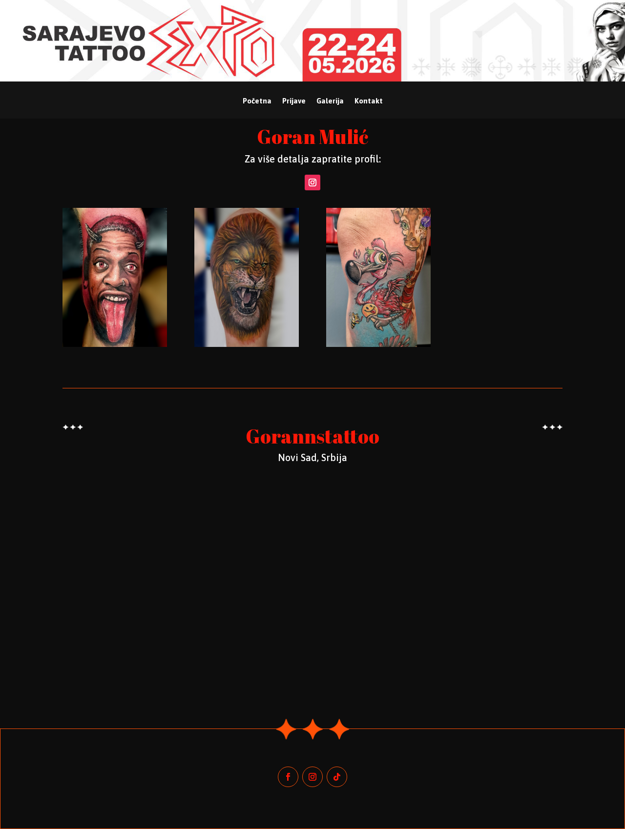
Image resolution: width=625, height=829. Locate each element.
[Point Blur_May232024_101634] (246, 344)
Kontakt (368, 101)
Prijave (294, 101)
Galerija (330, 101)
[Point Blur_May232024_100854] (114, 344)
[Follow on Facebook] (288, 777)
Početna (257, 101)
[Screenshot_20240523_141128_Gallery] (378, 344)
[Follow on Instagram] (312, 182)
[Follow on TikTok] (337, 777)
